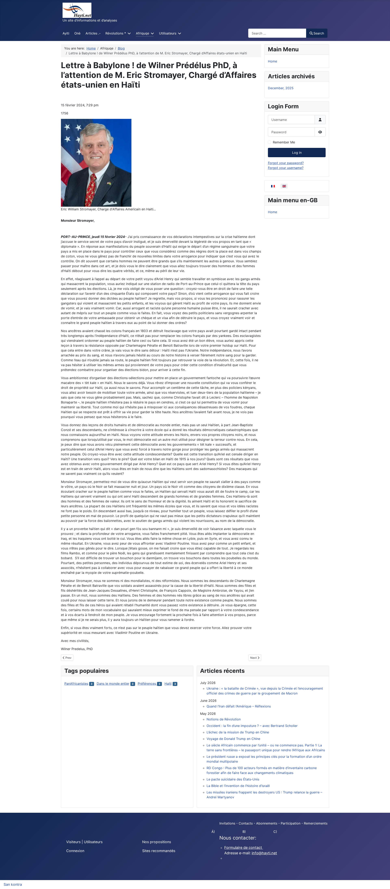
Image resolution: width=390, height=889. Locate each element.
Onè (77, 33)
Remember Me (284, 142)
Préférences (147, 684)
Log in (297, 152)
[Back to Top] (383, 881)
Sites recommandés (158, 851)
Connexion (75, 851)
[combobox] (277, 33)
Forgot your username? (285, 168)
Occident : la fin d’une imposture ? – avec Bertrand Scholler (252, 726)
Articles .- (93, 33)
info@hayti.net (264, 853)
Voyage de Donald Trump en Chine (233, 739)
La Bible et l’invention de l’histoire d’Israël (238, 786)
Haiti (168, 684)
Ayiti (66, 33)
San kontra (13, 884)
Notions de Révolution (224, 719)
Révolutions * (115, 33)
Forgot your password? (286, 163)
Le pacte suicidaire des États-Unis (233, 779)
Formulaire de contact (243, 847)
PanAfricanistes (76, 684)
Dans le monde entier (113, 684)
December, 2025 (281, 88)
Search (318, 33)
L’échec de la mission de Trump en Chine (238, 732)
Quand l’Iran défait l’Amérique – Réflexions (239, 706)
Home (272, 61)
